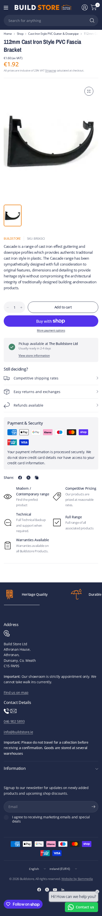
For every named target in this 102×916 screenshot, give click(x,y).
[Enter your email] (93, 806)
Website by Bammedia (77, 879)
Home (8, 33)
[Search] (92, 20)
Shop (20, 33)
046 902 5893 (14, 721)
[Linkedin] (63, 890)
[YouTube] (55, 890)
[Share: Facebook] (20, 477)
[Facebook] (39, 890)
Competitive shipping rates (36, 378)
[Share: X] (28, 477)
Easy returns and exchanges (37, 391)
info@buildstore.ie (18, 732)
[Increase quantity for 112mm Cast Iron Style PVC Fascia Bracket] (21, 307)
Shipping (50, 70)
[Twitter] (47, 890)
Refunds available (28, 405)
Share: (9, 477)
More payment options (51, 330)
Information (15, 768)
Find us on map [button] (16, 692)
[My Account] (84, 7)
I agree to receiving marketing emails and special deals (51, 819)
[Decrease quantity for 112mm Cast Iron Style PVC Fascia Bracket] (7, 307)
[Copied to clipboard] (36, 477)
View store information (34, 355)
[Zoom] (88, 91)
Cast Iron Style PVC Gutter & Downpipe (53, 33)
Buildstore (12, 238)
